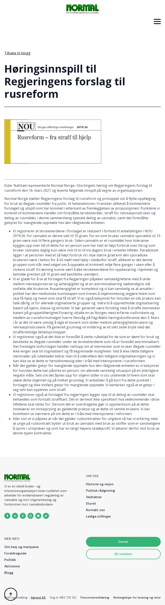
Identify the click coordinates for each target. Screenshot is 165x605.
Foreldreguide (15, 553)
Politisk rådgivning (100, 491)
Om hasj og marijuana (21, 547)
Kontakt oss (95, 510)
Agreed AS (38, 597)
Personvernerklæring (95, 597)
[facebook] (7, 516)
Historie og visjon (100, 484)
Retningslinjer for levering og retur (137, 597)
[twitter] (23, 516)
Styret (91, 503)
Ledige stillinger (98, 516)
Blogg (8, 573)
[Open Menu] (157, 21)
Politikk (10, 560)
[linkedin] (15, 516)
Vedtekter (94, 497)
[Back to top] (10, 594)
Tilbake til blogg (17, 53)
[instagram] (31, 516)
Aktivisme (12, 566)
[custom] (38, 516)
